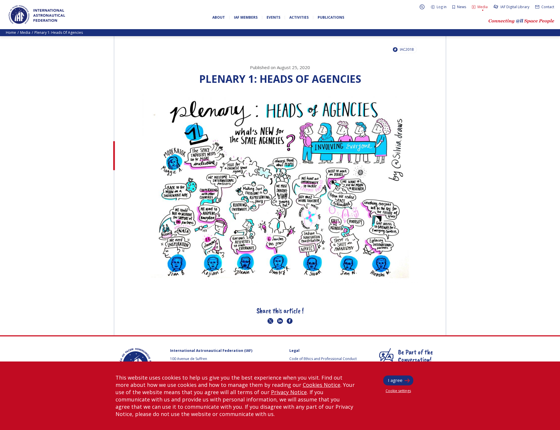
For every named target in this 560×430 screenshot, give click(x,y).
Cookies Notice (321, 384)
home (11, 32)
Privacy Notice (289, 392)
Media (25, 32)
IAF (37, 14)
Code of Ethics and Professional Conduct (323, 358)
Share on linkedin (280, 321)
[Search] (422, 6)
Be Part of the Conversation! (415, 355)
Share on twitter (270, 321)
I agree (395, 380)
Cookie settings (398, 390)
